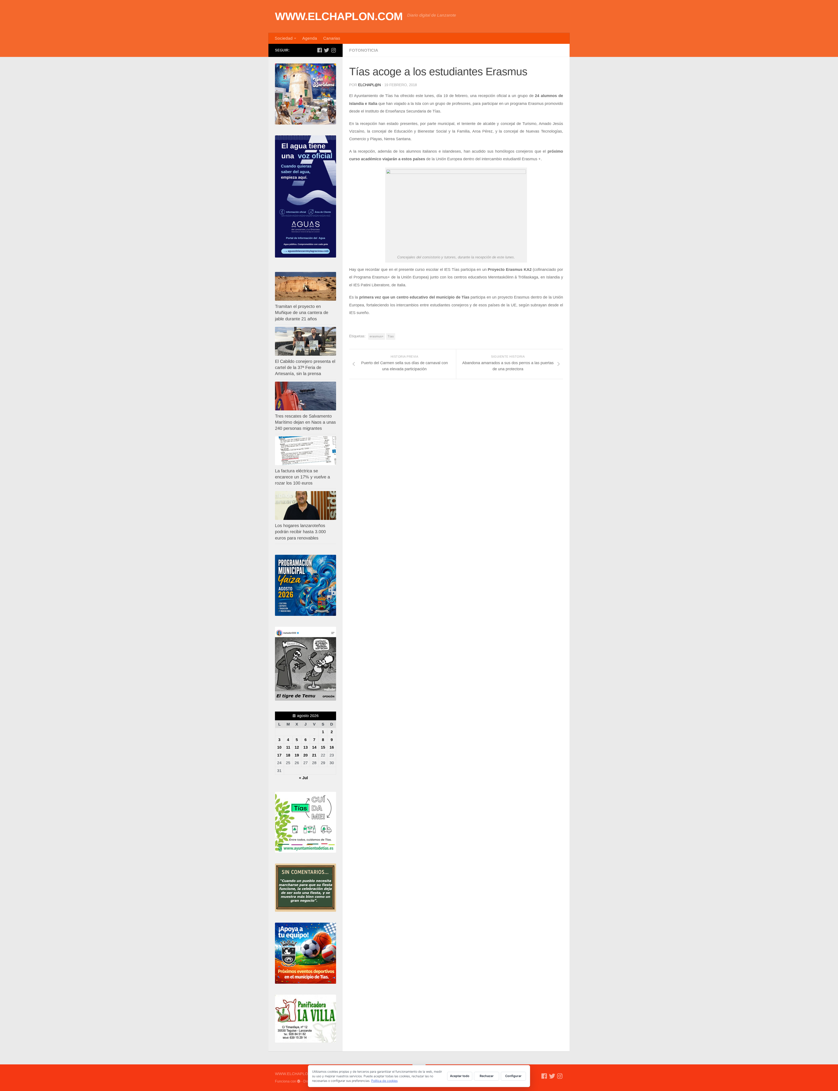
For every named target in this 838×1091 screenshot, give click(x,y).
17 (279, 755)
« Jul (303, 778)
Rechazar (487, 1076)
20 (305, 755)
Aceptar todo (459, 1076)
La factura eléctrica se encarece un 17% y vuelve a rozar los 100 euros (302, 476)
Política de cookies (384, 1080)
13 (305, 747)
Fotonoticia (363, 50)
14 (314, 747)
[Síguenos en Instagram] (333, 50)
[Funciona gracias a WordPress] (299, 1081)
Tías (391, 336)
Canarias (331, 38)
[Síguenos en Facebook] (319, 50)
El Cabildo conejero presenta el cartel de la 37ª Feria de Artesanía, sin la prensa (305, 367)
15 (323, 747)
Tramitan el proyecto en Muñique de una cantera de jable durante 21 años (301, 312)
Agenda (309, 38)
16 (332, 747)
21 (314, 755)
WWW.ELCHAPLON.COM (339, 16)
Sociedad (284, 38)
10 (279, 747)
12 (297, 747)
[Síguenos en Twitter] (326, 50)
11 (288, 747)
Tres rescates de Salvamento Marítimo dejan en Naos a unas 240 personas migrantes (305, 422)
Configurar (513, 1076)
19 (297, 755)
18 (288, 755)
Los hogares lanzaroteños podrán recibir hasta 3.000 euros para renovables (300, 531)
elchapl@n (369, 85)
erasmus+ (376, 336)
